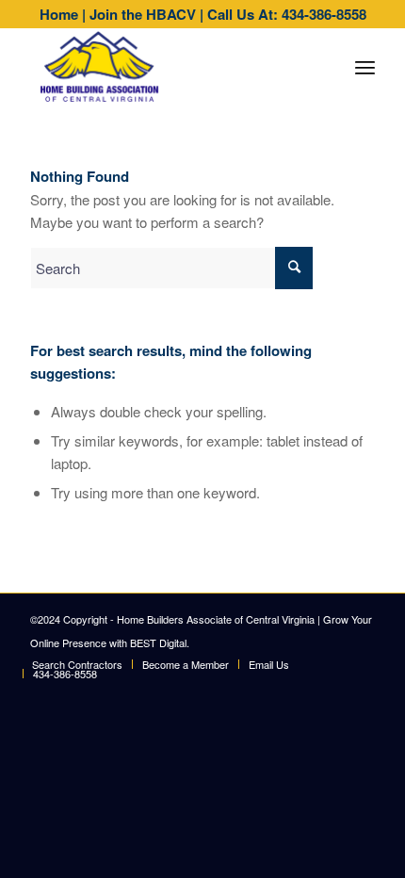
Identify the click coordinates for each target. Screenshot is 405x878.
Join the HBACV (142, 14)
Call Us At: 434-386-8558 (286, 14)
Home (59, 14)
